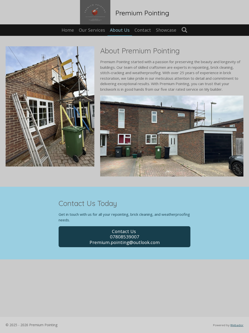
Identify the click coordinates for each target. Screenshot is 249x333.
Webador (236, 325)
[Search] (184, 29)
